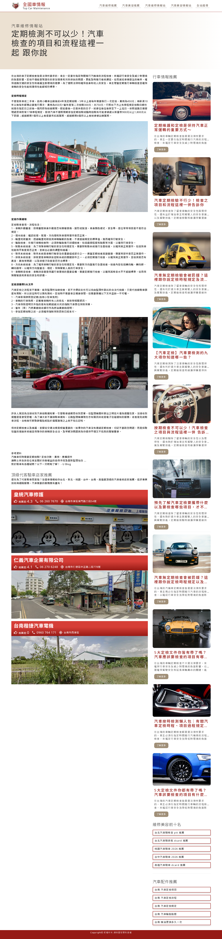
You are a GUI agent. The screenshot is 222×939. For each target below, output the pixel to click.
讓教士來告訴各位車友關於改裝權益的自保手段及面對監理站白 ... (48, 460)
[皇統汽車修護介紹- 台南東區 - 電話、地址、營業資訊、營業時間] (79, 521)
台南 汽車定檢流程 (166, 897)
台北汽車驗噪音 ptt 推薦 (169, 832)
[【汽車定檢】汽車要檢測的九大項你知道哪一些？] (182, 344)
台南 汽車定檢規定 (166, 906)
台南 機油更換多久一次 (168, 922)
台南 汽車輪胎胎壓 (166, 914)
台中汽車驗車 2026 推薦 (169, 857)
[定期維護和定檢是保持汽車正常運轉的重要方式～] (182, 118)
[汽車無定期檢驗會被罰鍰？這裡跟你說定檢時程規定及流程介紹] (182, 268)
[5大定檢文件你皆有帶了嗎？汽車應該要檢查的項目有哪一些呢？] (182, 645)
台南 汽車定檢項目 (166, 889)
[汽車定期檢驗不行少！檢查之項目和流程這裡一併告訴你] (182, 193)
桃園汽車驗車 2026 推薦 (169, 848)
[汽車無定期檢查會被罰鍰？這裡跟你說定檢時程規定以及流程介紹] (182, 570)
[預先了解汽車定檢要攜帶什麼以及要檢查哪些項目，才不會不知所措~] (182, 495)
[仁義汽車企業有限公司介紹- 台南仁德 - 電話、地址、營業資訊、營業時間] (79, 587)
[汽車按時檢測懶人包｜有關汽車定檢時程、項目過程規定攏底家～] (182, 717)
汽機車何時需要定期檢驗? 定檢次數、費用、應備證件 (41, 457)
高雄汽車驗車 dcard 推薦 (170, 865)
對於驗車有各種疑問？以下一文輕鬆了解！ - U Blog (41, 464)
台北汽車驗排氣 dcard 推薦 (171, 840)
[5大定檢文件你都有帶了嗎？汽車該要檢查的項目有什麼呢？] (182, 786)
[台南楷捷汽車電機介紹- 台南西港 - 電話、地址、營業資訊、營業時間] (79, 652)
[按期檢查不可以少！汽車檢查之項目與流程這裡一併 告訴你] (182, 421)
